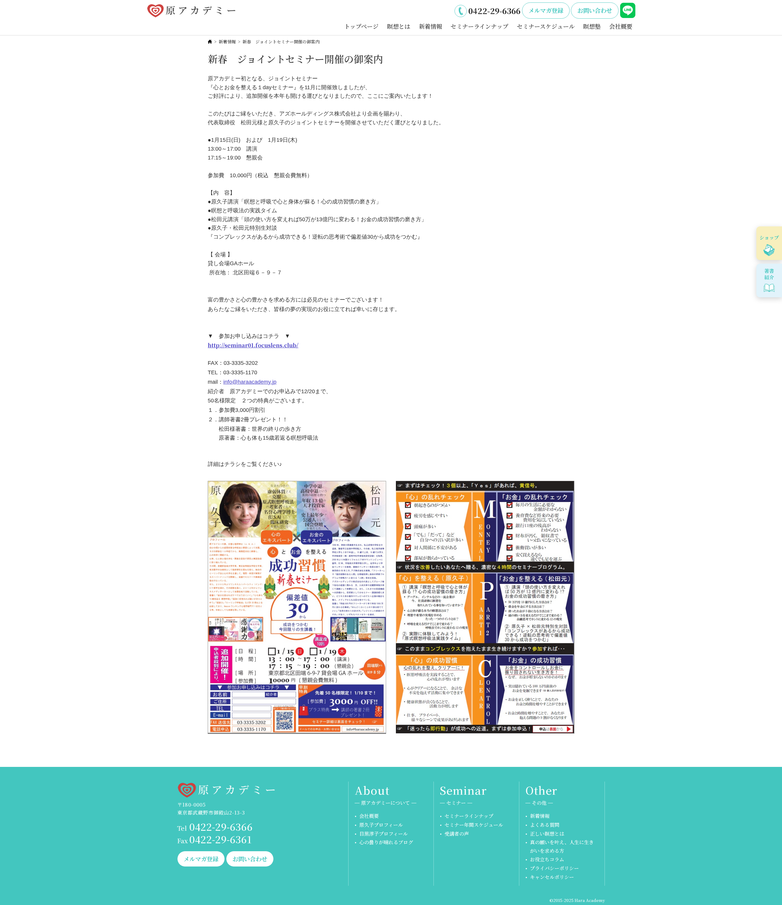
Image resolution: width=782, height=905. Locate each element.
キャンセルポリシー (552, 877)
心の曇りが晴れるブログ (386, 842)
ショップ (769, 237)
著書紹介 (769, 274)
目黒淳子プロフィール (383, 833)
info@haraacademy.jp (249, 382)
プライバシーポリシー (554, 868)
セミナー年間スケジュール (473, 824)
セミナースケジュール (546, 26)
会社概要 (620, 26)
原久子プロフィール (381, 824)
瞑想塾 (592, 26)
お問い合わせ (594, 10)
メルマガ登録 (545, 10)
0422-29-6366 (494, 10)
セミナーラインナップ (479, 26)
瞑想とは (398, 26)
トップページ (361, 26)
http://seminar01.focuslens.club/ (253, 345)
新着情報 (430, 26)
